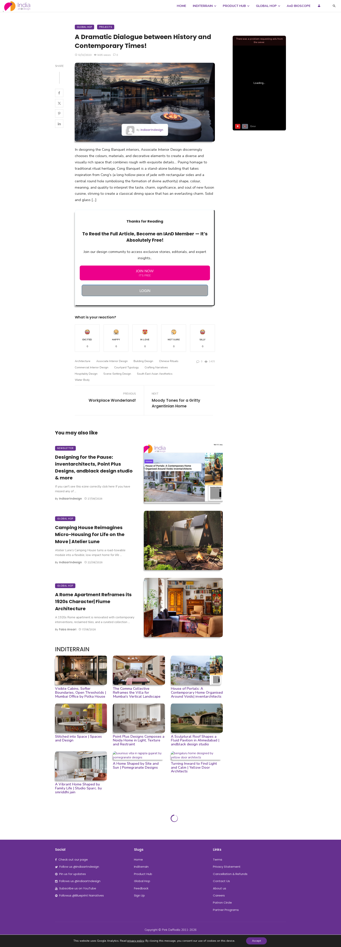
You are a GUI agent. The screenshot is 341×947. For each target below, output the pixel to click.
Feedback (141, 888)
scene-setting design (117, 374)
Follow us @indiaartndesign (79, 867)
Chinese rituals (168, 361)
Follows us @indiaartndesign (79, 881)
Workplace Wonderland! (112, 400)
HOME (181, 6)
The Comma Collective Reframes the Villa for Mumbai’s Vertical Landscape (136, 692)
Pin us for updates (72, 874)
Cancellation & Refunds (230, 874)
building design (143, 361)
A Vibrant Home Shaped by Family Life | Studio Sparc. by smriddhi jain (78, 788)
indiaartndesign (152, 130)
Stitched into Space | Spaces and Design (78, 738)
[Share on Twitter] (59, 103)
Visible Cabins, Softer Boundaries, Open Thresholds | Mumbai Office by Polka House (80, 692)
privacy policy (135, 941)
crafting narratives (156, 367)
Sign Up (139, 895)
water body (82, 380)
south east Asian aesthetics (154, 374)
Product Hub (143, 874)
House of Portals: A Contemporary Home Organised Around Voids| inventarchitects (197, 692)
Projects (105, 27)
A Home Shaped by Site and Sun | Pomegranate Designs (136, 765)
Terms (217, 859)
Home (138, 859)
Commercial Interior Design (91, 367)
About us (219, 888)
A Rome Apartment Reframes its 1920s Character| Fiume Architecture (93, 601)
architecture (82, 361)
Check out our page (73, 859)
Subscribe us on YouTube (77, 888)
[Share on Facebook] (59, 93)
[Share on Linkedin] (59, 124)
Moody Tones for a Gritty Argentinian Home (176, 403)
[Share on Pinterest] (59, 113)
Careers (219, 895)
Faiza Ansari (67, 629)
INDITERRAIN (203, 6)
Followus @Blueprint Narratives (81, 895)
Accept (256, 941)
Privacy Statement (227, 867)
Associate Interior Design (112, 361)
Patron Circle (222, 902)
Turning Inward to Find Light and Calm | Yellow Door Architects (194, 767)
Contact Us (221, 881)
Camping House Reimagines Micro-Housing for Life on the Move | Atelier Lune (90, 534)
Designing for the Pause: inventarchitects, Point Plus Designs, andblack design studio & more (94, 467)
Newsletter (65, 448)
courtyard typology (126, 367)
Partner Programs (226, 910)
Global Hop (84, 27)
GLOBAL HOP (266, 6)
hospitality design (86, 374)
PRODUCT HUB (234, 6)
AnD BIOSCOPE (298, 6)
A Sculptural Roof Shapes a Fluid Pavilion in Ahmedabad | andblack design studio (195, 740)
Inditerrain (141, 867)
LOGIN (145, 290)
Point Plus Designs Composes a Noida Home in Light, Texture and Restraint (138, 740)
